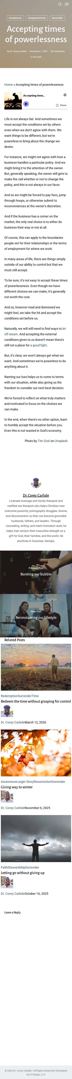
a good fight (38, 345)
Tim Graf (44, 441)
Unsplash (61, 441)
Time (35, 696)
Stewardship (16, 867)
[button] (67, 4)
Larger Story (25, 781)
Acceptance (15, 17)
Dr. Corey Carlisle (18, 51)
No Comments (58, 51)
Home (8, 84)
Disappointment (37, 17)
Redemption (9, 696)
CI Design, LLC (37, 1074)
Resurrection (42, 781)
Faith (4, 867)
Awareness (9, 781)
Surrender (57, 17)
